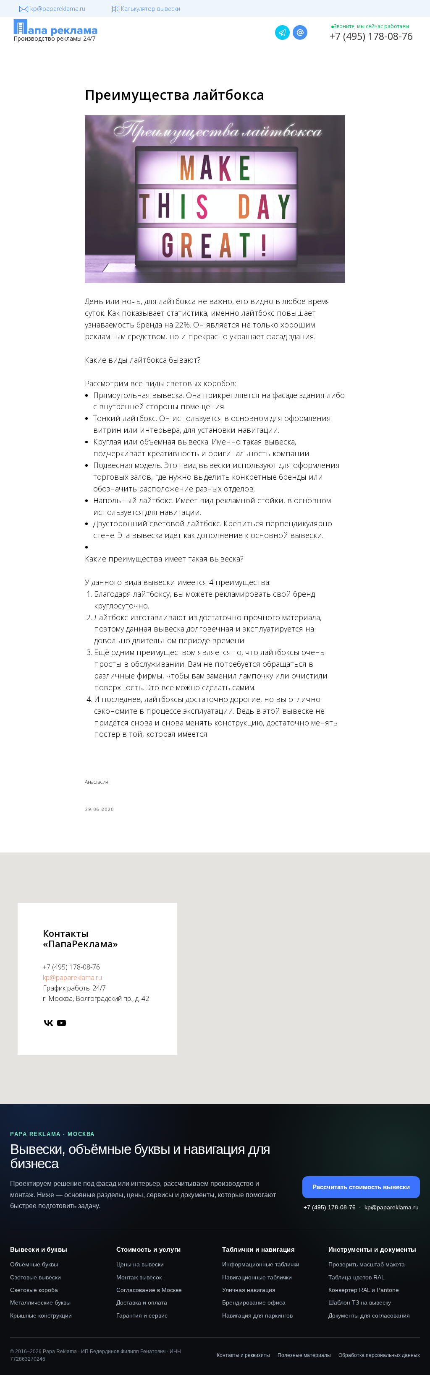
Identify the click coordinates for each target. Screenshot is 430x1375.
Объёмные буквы (34, 1264)
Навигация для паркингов (257, 1315)
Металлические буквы (40, 1302)
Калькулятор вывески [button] (150, 9)
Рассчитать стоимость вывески (361, 1186)
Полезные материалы (304, 1355)
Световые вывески (35, 1277)
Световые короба (34, 1290)
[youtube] (61, 1023)
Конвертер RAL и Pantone (363, 1290)
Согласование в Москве (149, 1290)
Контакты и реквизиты (243, 1355)
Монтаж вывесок (139, 1277)
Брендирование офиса (254, 1302)
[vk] (48, 1023)
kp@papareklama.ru (57, 9)
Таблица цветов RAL (356, 1277)
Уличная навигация (248, 1290)
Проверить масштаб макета (366, 1264)
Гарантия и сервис (142, 1315)
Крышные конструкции (41, 1315)
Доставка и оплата (141, 1302)
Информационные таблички (260, 1264)
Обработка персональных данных (379, 1355)
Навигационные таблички (257, 1277)
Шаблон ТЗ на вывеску (359, 1302)
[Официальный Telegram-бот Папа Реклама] (282, 32)
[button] (115, 9)
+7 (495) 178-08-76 (371, 36)
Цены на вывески (140, 1264)
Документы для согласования (369, 1315)
